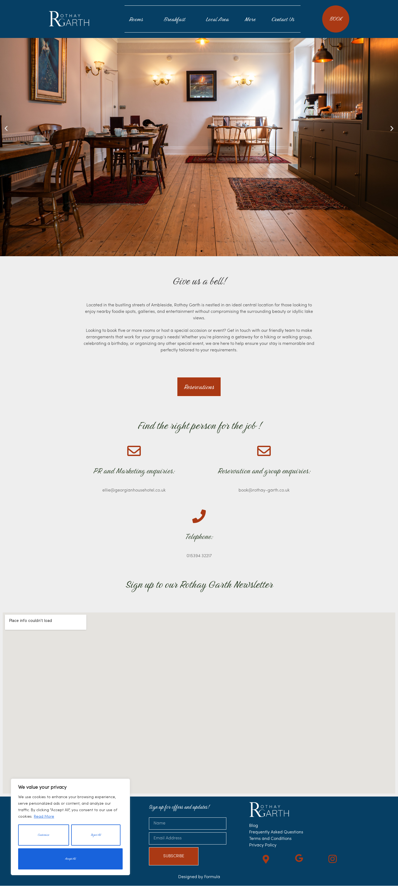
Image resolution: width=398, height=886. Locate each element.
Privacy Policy (262, 845)
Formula (212, 877)
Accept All (70, 858)
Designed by (191, 877)
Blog (253, 826)
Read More (44, 817)
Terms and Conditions (270, 839)
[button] (6, 128)
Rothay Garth (69, 18)
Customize (43, 834)
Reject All (96, 834)
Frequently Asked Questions (276, 832)
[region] (70, 827)
